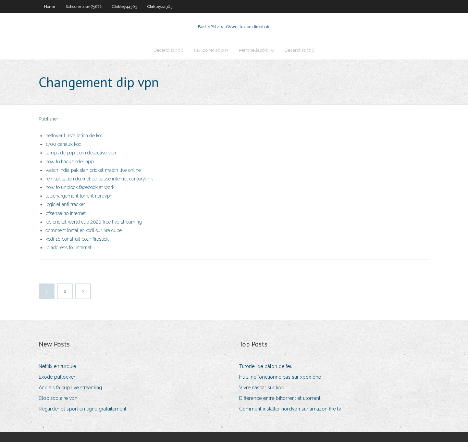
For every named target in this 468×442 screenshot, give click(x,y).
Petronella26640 (256, 50)
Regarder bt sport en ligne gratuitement (82, 409)
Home (49, 6)
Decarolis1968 (168, 50)
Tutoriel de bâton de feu (266, 366)
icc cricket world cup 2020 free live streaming (94, 222)
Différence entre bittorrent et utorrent (279, 398)
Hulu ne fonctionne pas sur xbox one (280, 377)
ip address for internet (68, 247)
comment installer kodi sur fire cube (84, 230)
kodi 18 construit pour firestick (77, 239)
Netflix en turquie (57, 366)
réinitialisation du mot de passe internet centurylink (99, 178)
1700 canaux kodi (64, 144)
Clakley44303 (124, 6)
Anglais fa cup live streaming (70, 387)
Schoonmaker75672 (83, 6)
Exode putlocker (57, 377)
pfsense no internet (66, 213)
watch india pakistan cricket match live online (93, 170)
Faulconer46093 (211, 50)
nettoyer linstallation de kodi (75, 135)
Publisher (48, 119)
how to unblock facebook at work (80, 187)
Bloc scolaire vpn (58, 398)
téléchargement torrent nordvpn (79, 196)
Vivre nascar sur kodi (262, 387)
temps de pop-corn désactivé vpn (81, 152)
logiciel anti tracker (65, 204)
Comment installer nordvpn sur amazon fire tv (290, 409)
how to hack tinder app (70, 161)
